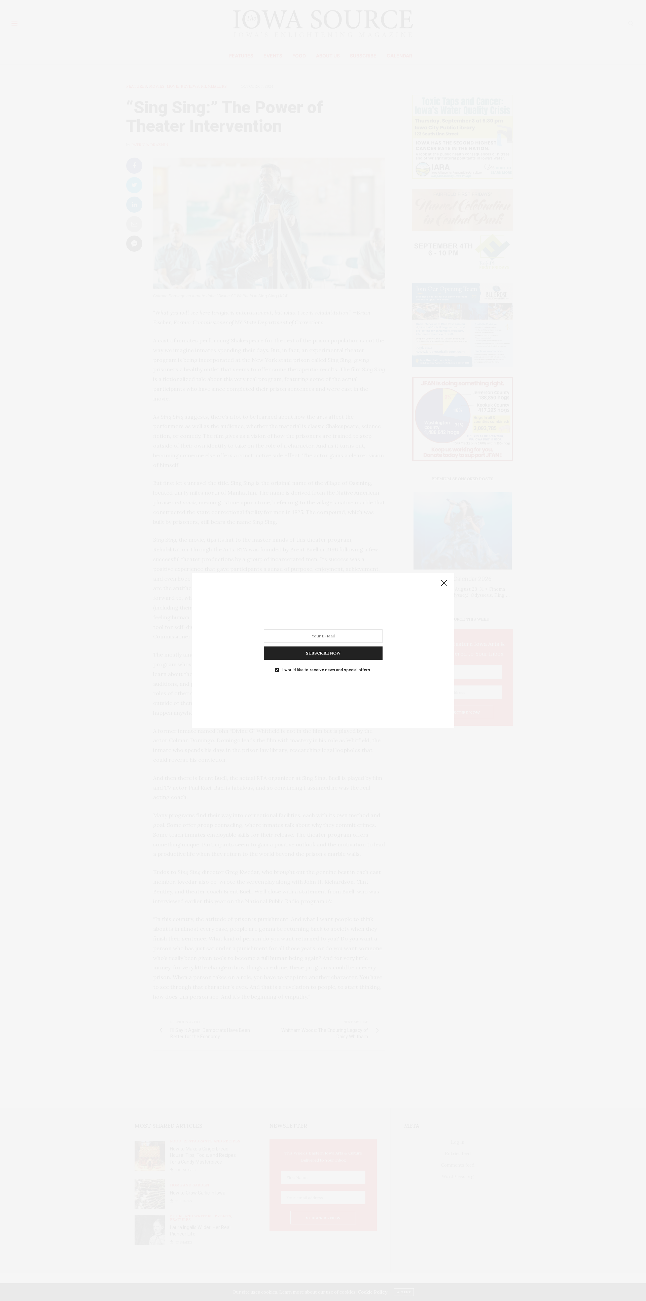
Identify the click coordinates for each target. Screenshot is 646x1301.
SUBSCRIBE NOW (323, 653)
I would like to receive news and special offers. (326, 670)
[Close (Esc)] (444, 583)
